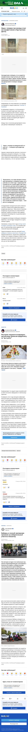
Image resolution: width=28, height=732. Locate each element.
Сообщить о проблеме (14, 720)
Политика (3, 525)
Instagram (15, 319)
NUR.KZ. (3, 83)
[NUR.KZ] (14, 8)
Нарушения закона (16, 11)
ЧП (21, 11)
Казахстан (9, 525)
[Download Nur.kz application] (14, 3)
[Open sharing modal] (18, 698)
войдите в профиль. (8, 283)
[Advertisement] (14, 64)
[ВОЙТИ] (26, 8)
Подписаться (14, 437)
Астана (3, 253)
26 (3, 461)
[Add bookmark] (25, 699)
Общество (3, 327)
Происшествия (5, 11)
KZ (23, 8)
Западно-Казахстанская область (9, 450)
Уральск (18, 450)
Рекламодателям (14, 723)
